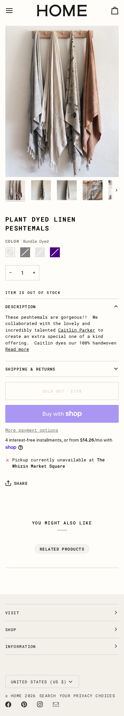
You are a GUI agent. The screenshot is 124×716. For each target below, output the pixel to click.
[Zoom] (17, 164)
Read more (17, 349)
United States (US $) (39, 681)
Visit (12, 612)
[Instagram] (40, 704)
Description (20, 306)
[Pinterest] (24, 704)
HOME (16, 695)
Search (47, 695)
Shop (11, 629)
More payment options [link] (31, 430)
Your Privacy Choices (87, 695)
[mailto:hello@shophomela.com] (56, 704)
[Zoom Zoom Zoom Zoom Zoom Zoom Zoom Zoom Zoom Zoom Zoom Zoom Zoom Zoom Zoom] (62, 101)
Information (20, 646)
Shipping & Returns (30, 369)
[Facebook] (8, 704)
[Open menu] (15, 10)
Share (21, 483)
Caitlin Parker (76, 330)
